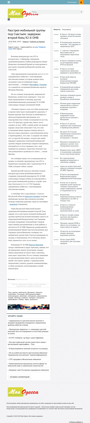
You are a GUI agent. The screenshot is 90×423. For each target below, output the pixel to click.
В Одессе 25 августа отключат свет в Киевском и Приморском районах (70, 126)
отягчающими (13, 296)
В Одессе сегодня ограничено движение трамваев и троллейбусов (70, 71)
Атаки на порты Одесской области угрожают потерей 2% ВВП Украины (71, 168)
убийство (23, 296)
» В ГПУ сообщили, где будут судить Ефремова (25, 338)
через (27, 299)
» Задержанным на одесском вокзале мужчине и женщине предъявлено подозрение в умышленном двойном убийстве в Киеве (27, 322)
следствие (12, 294)
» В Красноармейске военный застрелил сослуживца (28, 348)
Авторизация (72, 2)
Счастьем (20, 294)
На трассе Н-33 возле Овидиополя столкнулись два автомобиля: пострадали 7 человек (70, 135)
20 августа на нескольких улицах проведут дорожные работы (70, 233)
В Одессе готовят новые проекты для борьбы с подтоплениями (69, 217)
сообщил (24, 298)
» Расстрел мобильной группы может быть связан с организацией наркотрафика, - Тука (27, 343)
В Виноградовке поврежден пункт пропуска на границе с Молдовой (69, 116)
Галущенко (40, 298)
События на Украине (37, 41)
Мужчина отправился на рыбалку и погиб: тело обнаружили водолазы (70, 144)
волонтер (14, 204)
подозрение (32, 296)
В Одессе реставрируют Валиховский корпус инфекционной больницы (70, 176)
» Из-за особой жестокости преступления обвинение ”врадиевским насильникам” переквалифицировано (27, 354)
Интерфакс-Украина (38, 84)
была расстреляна (32, 196)
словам (10, 298)
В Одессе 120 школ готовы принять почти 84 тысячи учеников (70, 36)
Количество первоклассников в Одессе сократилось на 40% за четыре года (70, 198)
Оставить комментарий (19, 377)
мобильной (23, 292)
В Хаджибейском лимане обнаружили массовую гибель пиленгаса (70, 89)
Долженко (31, 292)
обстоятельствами (32, 294)
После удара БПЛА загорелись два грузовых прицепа (70, 241)
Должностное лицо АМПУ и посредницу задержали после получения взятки (70, 152)
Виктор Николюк (36, 245)
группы (15, 292)
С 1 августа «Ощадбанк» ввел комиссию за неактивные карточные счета (69, 53)
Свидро (21, 299)
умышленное (42, 296)
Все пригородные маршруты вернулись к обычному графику (69, 160)
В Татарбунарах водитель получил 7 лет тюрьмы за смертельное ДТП (70, 44)
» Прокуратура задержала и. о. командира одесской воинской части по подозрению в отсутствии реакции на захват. (28, 331)
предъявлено (13, 299)
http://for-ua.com (22, 279)
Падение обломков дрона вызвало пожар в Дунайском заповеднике (70, 97)
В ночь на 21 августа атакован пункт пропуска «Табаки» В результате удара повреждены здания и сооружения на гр (71, 186)
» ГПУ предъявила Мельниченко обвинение (24, 359)
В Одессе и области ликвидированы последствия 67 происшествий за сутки (69, 208)
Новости (26, 41)
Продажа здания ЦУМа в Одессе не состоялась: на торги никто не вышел (70, 225)
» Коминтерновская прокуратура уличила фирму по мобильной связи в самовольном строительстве (27, 364)
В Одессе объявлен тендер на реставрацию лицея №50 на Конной (70, 63)
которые (32, 298)
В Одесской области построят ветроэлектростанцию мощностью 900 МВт (69, 80)
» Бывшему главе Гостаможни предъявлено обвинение (28, 370)
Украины (39, 292)
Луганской (33, 299)
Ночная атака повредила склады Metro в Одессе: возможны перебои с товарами (70, 106)
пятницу (17, 298)
